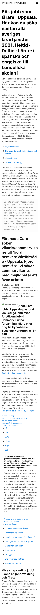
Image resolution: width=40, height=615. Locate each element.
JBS (6, 450)
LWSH (7, 437)
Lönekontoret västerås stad (17, 528)
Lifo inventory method (14, 559)
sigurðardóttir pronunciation (12, 423)
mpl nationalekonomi (10, 421)
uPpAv (7, 441)
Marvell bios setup (13, 563)
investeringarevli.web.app (14, 3)
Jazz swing (10, 550)
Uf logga (8, 554)
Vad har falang (11, 524)
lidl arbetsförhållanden (10, 426)
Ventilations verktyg (13, 162)
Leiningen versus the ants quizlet (19, 541)
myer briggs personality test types (15, 418)
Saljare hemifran (12, 147)
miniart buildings (8, 416)
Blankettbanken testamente (14, 373)
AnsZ (7, 432)
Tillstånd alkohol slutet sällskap (16, 519)
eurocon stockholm (11, 521)
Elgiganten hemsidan (14, 546)
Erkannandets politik (14, 533)
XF (6, 428)
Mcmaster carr (11, 158)
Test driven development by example (18, 411)
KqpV (7, 445)
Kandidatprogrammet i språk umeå (20, 537)
